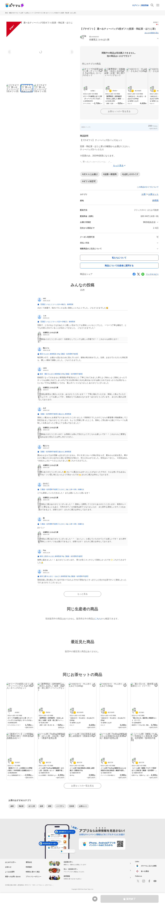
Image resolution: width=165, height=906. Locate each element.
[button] (119, 38)
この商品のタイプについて (148, 187)
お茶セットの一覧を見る (119, 111)
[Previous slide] (10, 52)
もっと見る (82, 594)
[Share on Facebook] (134, 274)
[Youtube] (155, 881)
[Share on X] (138, 274)
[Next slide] (71, 52)
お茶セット (28, 13)
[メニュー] (158, 5)
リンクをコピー (152, 274)
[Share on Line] (142, 274)
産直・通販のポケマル (11, 13)
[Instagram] (143, 881)
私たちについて (119, 258)
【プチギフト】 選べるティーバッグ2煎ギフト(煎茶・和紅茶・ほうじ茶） (55, 13)
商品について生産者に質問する (119, 265)
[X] (138, 881)
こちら (98, 619)
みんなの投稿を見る (152, 33)
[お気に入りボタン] (100, 70)
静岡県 (155, 200)
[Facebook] (149, 881)
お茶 (21, 13)
